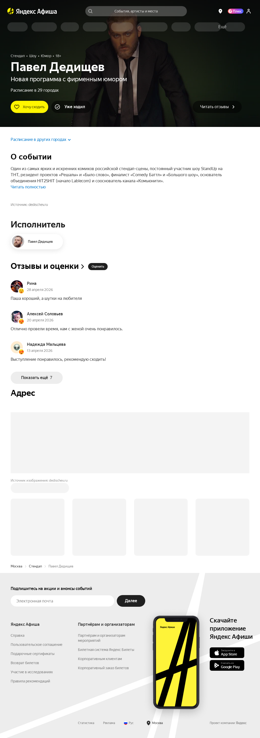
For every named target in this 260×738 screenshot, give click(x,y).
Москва (16, 566)
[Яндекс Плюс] (235, 11)
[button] (222, 26)
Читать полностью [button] (28, 187)
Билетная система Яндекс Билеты (106, 650)
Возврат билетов (25, 663)
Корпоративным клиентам (100, 659)
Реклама (109, 723)
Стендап (35, 566)
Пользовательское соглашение (36, 645)
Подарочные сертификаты (33, 654)
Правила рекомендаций (30, 681)
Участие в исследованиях (32, 672)
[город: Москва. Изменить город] (220, 11)
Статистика (86, 723)
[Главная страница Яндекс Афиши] (10, 11)
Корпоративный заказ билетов (103, 668)
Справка (17, 635)
